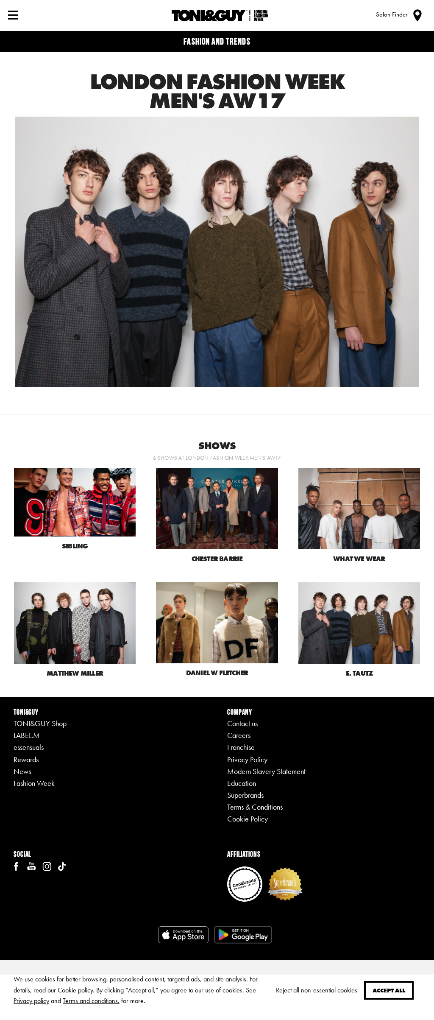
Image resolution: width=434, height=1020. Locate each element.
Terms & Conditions (255, 807)
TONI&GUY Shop (40, 723)
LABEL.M (27, 735)
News (22, 771)
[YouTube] (31, 865)
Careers (238, 735)
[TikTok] (62, 865)
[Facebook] (16, 865)
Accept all (389, 990)
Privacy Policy (247, 759)
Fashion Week (34, 783)
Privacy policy (31, 1000)
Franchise (241, 747)
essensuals (29, 747)
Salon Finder (391, 14)
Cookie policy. (76, 990)
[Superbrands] (285, 883)
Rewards (26, 759)
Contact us (242, 723)
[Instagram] (46, 865)
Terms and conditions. (91, 1000)
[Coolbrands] (244, 883)
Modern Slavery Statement (266, 771)
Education (241, 783)
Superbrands (245, 795)
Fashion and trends (217, 41)
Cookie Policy (247, 819)
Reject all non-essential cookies (316, 990)
